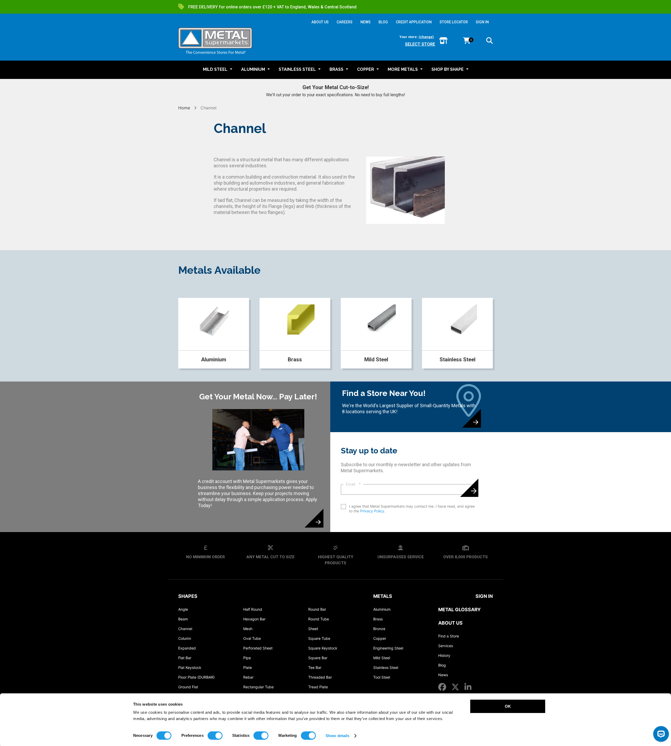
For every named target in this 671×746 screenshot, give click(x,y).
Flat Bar (184, 658)
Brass (378, 619)
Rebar (248, 677)
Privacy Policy (372, 511)
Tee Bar (314, 667)
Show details (337, 735)
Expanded (187, 648)
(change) (426, 37)
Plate (247, 667)
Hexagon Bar (254, 619)
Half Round (252, 609)
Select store (420, 44)
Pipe (247, 658)
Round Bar (317, 609)
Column (184, 638)
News (443, 675)
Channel (185, 628)
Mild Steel (381, 658)
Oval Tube (252, 638)
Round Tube (318, 619)
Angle (183, 609)
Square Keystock (322, 648)
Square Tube (319, 638)
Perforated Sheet (258, 648)
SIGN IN (482, 22)
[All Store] (443, 41)
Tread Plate (318, 687)
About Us (450, 623)
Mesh (247, 628)
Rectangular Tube (258, 687)
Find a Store (448, 636)
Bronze (379, 628)
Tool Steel (381, 677)
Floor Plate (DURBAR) (196, 677)
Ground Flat (188, 687)
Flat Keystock (189, 667)
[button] (489, 41)
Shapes (187, 596)
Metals (382, 596)
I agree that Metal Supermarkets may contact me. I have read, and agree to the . (412, 508)
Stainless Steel (385, 667)
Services (445, 645)
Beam (183, 619)
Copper (379, 638)
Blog (442, 665)
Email (353, 484)
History (444, 655)
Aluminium (382, 609)
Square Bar (317, 658)
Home (184, 107)
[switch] (215, 735)
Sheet (313, 628)
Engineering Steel (388, 648)
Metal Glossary (459, 609)
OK (508, 706)
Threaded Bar (320, 677)
